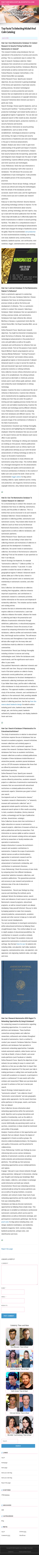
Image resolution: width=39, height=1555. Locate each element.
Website (4, 1305)
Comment (4, 1263)
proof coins (5, 1222)
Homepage (4, 1463)
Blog (2, 1521)
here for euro (21, 944)
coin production (30, 231)
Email (3, 1297)
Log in (3, 1457)
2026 (2, 1510)
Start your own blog (6, 1473)
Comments (5, 1535)
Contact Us (10, 1552)
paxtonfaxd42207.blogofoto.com (17, 2)
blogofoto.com (18, 1548)
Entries (23, 1531)
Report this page (7, 1249)
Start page (4, 1468)
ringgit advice (16, 477)
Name (3, 1288)
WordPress (23, 1535)
